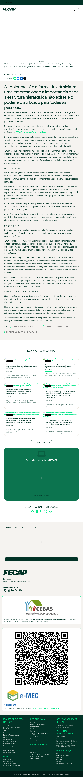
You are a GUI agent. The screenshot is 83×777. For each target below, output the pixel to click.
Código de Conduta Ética (64, 743)
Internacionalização (62, 739)
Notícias (6, 737)
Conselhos (59, 753)
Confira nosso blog (41, 559)
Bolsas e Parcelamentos (11, 735)
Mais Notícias (41, 443)
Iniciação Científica (9, 748)
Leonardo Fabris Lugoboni (34, 132)
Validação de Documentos (11, 765)
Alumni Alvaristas (9, 752)
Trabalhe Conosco (36, 750)
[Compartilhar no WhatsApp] (14, 78)
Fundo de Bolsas (8, 750)
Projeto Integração (62, 727)
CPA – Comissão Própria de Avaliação (65, 758)
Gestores (59, 761)
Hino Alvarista (34, 739)
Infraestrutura (8, 733)
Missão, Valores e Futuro (38, 724)
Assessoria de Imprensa (37, 756)
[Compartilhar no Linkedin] (21, 78)
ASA (4, 731)
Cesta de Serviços (9, 761)
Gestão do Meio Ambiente (65, 725)
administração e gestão (26, 327)
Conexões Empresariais (10, 746)
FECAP (19, 132)
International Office (9, 743)
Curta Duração (8, 739)
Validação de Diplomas (10, 763)
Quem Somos (7, 759)
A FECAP (6, 725)
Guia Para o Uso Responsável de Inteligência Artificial (67, 746)
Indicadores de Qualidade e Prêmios (12, 727)
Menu (7, 2)
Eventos (32, 731)
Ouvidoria (33, 752)
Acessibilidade (61, 737)
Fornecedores (34, 758)
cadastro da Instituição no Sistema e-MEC (46, 708)
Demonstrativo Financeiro (64, 763)
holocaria (62, 327)
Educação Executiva (10, 741)
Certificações (34, 736)
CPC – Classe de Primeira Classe (40, 754)
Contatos (33, 748)
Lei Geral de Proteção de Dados (66, 741)
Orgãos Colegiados (62, 755)
